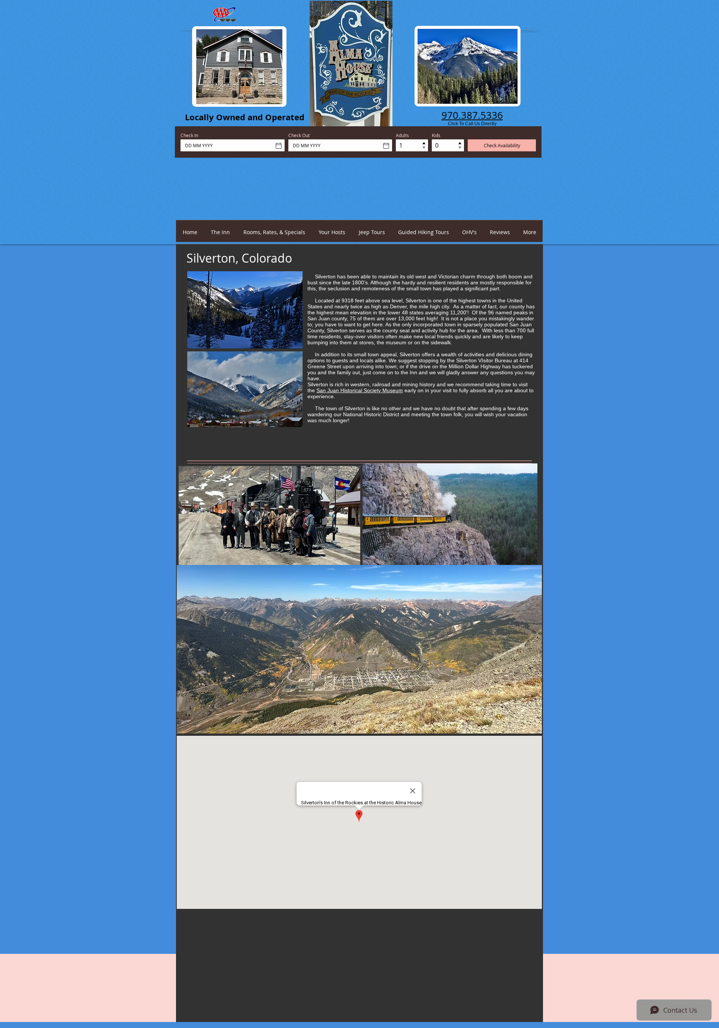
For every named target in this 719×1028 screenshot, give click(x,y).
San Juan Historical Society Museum (359, 390)
